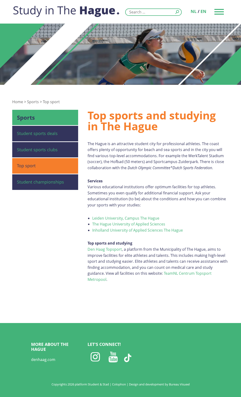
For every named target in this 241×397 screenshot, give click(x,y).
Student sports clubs (37, 149)
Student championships (40, 182)
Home (17, 101)
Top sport (51, 101)
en (203, 11)
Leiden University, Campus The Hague (125, 218)
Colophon (119, 384)
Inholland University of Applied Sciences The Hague (137, 230)
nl (194, 11)
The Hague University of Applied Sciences (128, 224)
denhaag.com (43, 359)
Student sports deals (37, 133)
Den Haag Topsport (105, 249)
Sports (33, 101)
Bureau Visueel (179, 384)
